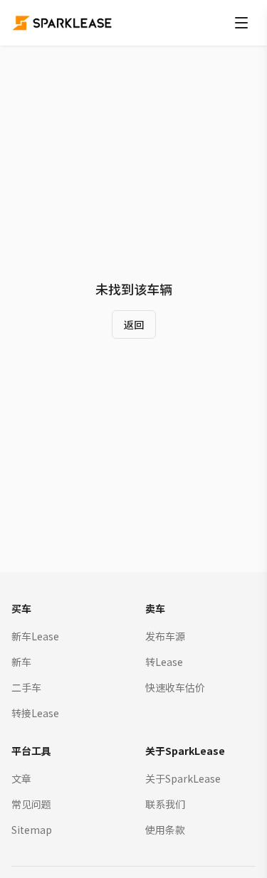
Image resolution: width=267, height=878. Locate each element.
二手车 (26, 687)
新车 (21, 662)
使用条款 (165, 830)
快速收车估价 (175, 687)
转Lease (164, 662)
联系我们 (165, 804)
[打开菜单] (241, 23)
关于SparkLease (183, 778)
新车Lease (35, 636)
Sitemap (31, 830)
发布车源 (165, 636)
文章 (21, 778)
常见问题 (31, 804)
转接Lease (35, 713)
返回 (134, 324)
